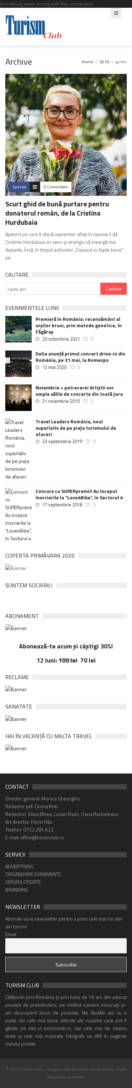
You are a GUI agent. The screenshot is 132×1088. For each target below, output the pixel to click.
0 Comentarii (56, 186)
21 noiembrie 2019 (61, 401)
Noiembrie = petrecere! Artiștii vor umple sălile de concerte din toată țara (79, 390)
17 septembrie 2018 (62, 504)
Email (10, 934)
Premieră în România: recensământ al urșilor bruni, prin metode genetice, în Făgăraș (79, 325)
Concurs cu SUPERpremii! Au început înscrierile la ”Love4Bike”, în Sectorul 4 (79, 494)
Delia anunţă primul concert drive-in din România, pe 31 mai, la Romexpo (80, 357)
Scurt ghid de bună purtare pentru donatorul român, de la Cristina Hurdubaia (57, 213)
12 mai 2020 (54, 367)
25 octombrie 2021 (61, 338)
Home (87, 61)
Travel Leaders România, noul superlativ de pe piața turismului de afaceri (76, 427)
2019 (104, 61)
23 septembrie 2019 (62, 441)
